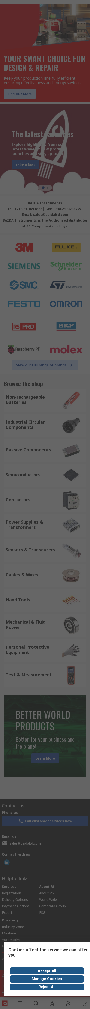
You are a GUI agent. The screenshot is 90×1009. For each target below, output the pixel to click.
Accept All (47, 971)
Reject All (46, 986)
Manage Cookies (47, 979)
